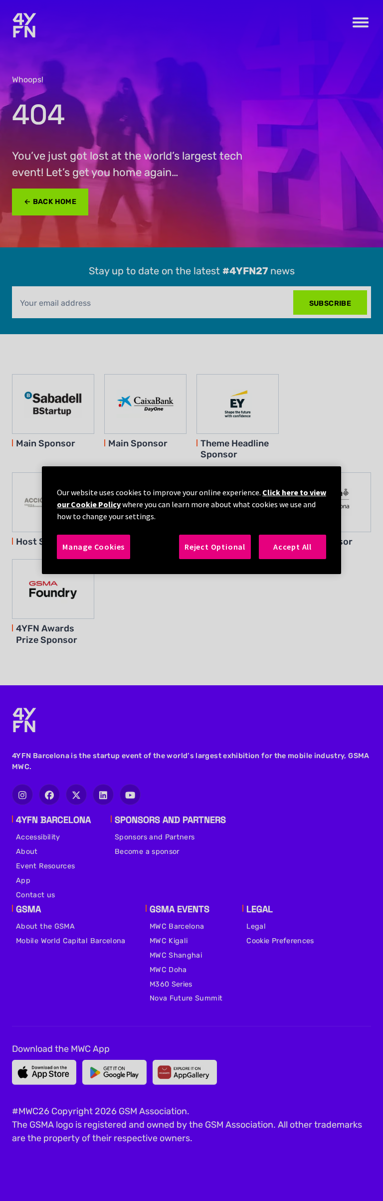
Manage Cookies (93, 547)
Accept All (292, 547)
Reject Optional (215, 547)
